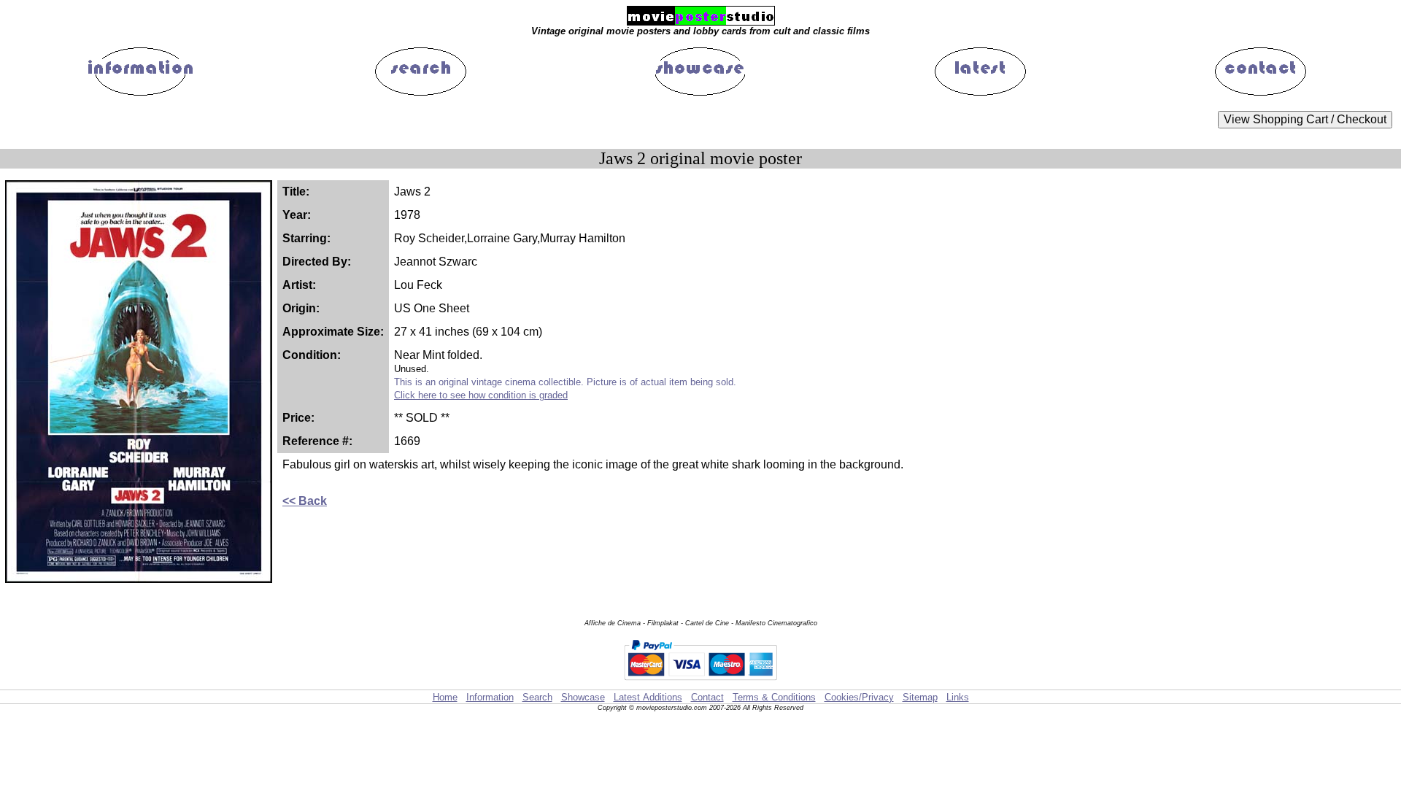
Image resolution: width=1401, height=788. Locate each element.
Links (957, 697)
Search (537, 697)
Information (490, 697)
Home (445, 697)
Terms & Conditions (774, 697)
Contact (707, 697)
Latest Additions (648, 697)
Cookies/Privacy (859, 697)
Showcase (583, 697)
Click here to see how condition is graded (481, 395)
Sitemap (920, 697)
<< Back (304, 501)
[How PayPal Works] (700, 682)
